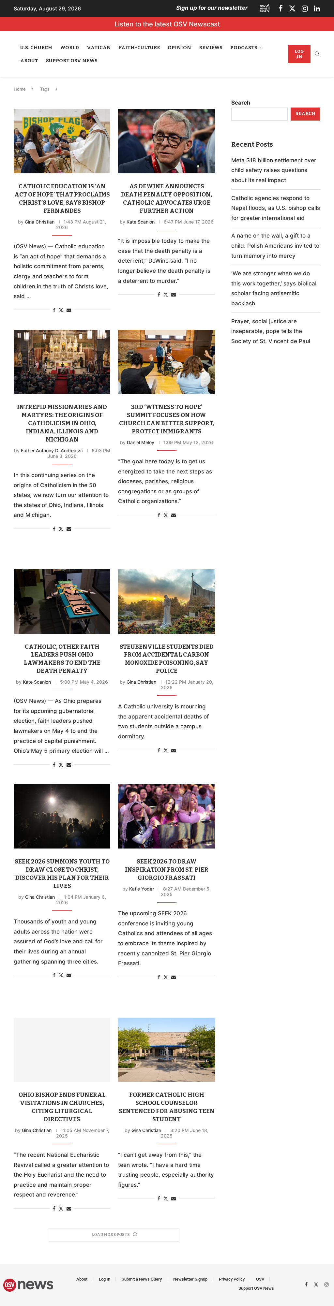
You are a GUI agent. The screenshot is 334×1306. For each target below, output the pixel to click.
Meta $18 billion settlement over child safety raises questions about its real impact (273, 170)
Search (240, 102)
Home (20, 89)
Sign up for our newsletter (212, 8)
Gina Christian (39, 222)
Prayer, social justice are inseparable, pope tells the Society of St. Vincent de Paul (270, 331)
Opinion (179, 48)
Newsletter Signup (190, 1279)
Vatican (99, 48)
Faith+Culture (139, 48)
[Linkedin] (316, 8)
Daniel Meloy (140, 442)
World (69, 48)
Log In (299, 54)
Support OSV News (72, 61)
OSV (260, 1279)
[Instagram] (304, 8)
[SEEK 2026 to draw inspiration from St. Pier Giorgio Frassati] (166, 816)
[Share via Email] (69, 310)
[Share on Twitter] (61, 310)
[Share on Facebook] (54, 310)
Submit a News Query (142, 1279)
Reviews (210, 48)
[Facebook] (280, 8)
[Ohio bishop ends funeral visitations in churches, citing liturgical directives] (62, 1050)
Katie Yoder (141, 889)
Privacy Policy (232, 1279)
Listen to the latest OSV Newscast (167, 24)
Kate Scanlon (141, 222)
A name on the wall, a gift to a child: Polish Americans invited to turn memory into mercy (275, 245)
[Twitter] (292, 8)
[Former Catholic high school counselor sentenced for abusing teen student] (166, 1050)
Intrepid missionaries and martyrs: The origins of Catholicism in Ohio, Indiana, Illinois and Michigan (62, 423)
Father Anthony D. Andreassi (52, 450)
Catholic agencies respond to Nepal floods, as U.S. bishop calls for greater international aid (275, 208)
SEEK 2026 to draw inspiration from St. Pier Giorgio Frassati (166, 869)
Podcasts (243, 48)
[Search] (317, 54)
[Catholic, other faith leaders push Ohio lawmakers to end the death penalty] (62, 601)
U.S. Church (36, 48)
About (29, 61)
